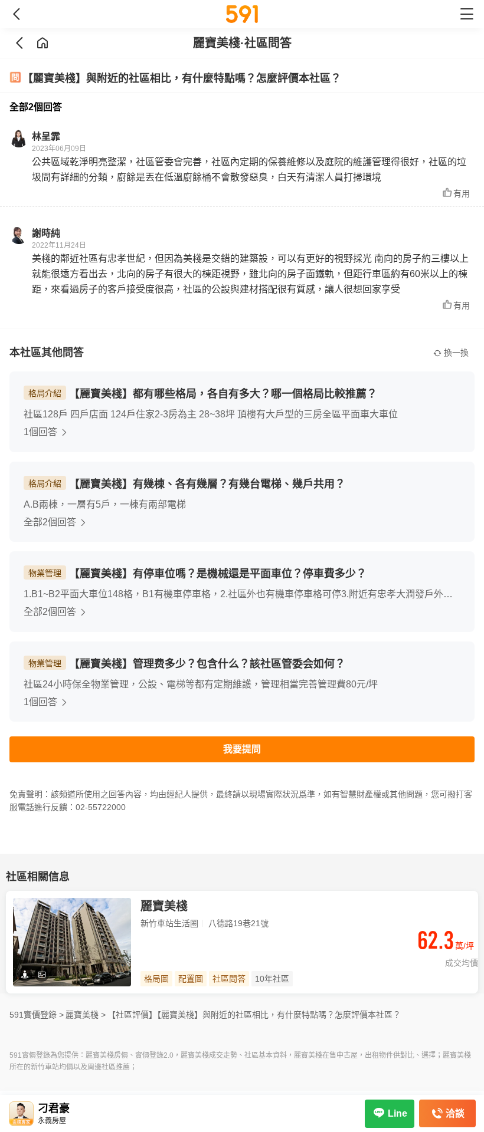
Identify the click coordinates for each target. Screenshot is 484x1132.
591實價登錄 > (36, 1014)
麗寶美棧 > (86, 1014)
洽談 (455, 1113)
